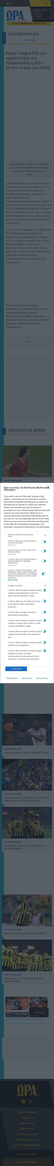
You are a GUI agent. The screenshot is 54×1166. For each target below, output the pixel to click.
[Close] (48, 487)
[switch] (44, 541)
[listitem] (27, 535)
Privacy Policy (42, 678)
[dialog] (27, 583)
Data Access (27, 678)
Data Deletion (12, 678)
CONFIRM (16, 669)
